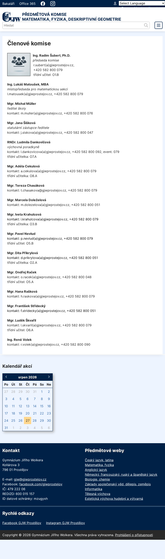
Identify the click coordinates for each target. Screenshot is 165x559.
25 (13, 420)
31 (34, 392)
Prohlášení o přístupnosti (134, 535)
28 (13, 392)
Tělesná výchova (97, 494)
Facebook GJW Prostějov (21, 523)
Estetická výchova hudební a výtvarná (114, 499)
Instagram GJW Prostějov (65, 523)
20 (28, 413)
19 (20, 413)
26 (21, 420)
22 (42, 413)
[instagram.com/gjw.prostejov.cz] (52, 3)
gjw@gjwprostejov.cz (30, 479)
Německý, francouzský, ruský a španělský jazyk (121, 474)
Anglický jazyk (96, 470)
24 (6, 420)
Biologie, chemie (97, 479)
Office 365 (27, 4)
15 (41, 406)
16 (49, 406)
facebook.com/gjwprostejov (40, 484)
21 (34, 413)
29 (21, 392)
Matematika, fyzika (99, 465)
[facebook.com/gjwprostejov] (42, 3)
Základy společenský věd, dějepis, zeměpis (118, 484)
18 (13, 413)
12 (20, 406)
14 (34, 406)
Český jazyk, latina (99, 460)
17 (6, 413)
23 (49, 413)
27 (6, 392)
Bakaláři (8, 4)
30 (28, 392)
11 (13, 406)
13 (27, 406)
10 (6, 406)
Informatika (93, 489)
